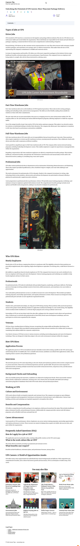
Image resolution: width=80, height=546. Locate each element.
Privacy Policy (11, 532)
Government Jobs (11, 510)
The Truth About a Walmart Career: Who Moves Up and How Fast (48, 487)
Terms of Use (11, 533)
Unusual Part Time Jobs (66, 510)
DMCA (9, 530)
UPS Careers (40, 250)
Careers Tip (10, 2)
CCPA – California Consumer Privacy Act (18, 529)
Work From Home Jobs (66, 484)
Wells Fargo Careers (47, 510)
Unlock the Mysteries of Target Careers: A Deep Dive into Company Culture (30, 487)
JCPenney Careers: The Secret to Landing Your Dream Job (13, 486)
